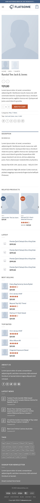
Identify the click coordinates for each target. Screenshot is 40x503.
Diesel (22, 443)
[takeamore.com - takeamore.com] (20, 7)
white (18, 457)
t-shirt (20, 116)
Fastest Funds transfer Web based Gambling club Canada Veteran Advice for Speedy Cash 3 (22, 400)
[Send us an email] (15, 384)
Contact (28, 497)
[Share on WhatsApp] (3, 121)
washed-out (10, 457)
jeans (15, 447)
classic (8, 443)
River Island (29, 450)
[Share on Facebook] (7, 121)
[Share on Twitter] (11, 121)
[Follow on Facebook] (3, 384)
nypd (13, 450)
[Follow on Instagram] (7, 384)
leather (27, 447)
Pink (23, 450)
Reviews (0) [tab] (6, 138)
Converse (15, 443)
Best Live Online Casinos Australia (19, 429)
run (11, 454)
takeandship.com (22, 488)
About (6, 497)
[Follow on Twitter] (11, 384)
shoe (15, 454)
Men (10, 71)
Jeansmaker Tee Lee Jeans (10, 217)
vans (3, 457)
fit (26, 443)
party (18, 450)
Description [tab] (6, 134)
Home (4, 71)
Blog (22, 497)
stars (20, 454)
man (16, 116)
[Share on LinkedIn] (23, 121)
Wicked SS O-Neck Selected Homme (27, 218)
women (24, 457)
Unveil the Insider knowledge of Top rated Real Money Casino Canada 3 (22, 421)
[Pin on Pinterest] (19, 121)
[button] (3, 7)
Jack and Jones (9, 116)
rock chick (5, 454)
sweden (26, 454)
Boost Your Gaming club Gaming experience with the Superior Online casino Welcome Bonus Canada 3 (20, 411)
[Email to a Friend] (15, 121)
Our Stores (14, 497)
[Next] (35, 37)
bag (3, 443)
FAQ (34, 497)
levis (3, 450)
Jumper (20, 447)
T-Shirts (17, 71)
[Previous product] (7, 81)
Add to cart (20, 107)
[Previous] (5, 37)
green (31, 443)
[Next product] (3, 81)
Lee (32, 447)
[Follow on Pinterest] (19, 384)
